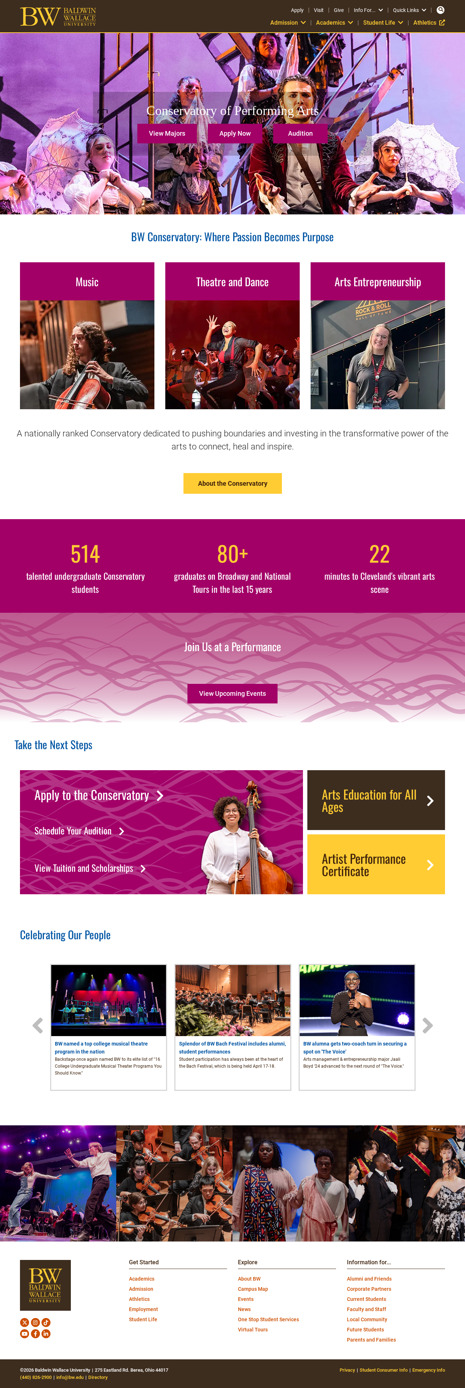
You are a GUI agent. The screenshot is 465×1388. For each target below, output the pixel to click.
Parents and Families (371, 1340)
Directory (98, 1377)
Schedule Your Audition (73, 830)
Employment (143, 1309)
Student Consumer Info (384, 1370)
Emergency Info (428, 1370)
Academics (141, 1279)
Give (339, 10)
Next (427, 1025)
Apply (297, 10)
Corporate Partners (369, 1289)
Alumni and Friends (369, 1279)
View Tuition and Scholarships (84, 868)
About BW (249, 1279)
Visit (319, 10)
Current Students (366, 1299)
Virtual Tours (253, 1329)
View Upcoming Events (232, 693)
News (244, 1309)
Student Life (143, 1319)
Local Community (367, 1319)
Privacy (347, 1370)
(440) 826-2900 (36, 1377)
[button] (169, 131)
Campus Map (253, 1289)
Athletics (429, 22)
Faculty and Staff (366, 1309)
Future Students (365, 1329)
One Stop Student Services (268, 1319)
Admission (141, 1289)
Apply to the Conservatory (92, 794)
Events (246, 1299)
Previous (37, 1025)
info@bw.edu (70, 1377)
